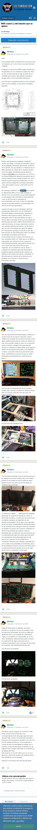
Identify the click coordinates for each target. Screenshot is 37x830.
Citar (8, 142)
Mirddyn (7, 31)
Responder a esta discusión (18, 40)
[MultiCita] (3, 142)
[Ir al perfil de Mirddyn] (4, 53)
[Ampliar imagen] (18, 279)
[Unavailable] (18, 302)
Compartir (9, 801)
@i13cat (23, 190)
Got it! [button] (18, 826)
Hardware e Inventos (25, 33)
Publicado (17, 54)
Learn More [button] (20, 821)
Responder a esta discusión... (15, 791)
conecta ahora (19, 780)
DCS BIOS (11, 174)
